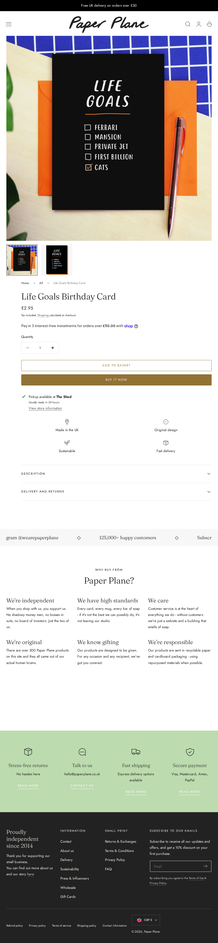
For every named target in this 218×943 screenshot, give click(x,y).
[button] (9, 24)
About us (67, 850)
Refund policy (14, 926)
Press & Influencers (74, 878)
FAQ (108, 869)
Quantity (27, 336)
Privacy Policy (115, 860)
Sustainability (69, 869)
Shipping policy (86, 926)
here (30, 874)
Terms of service (61, 926)
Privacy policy (37, 926)
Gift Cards (68, 896)
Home (25, 283)
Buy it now (116, 380)
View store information (45, 408)
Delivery (66, 860)
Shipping (43, 315)
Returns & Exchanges (120, 841)
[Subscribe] (205, 865)
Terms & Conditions (119, 850)
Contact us (82, 785)
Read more (28, 785)
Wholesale (68, 887)
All (41, 283)
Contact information (115, 926)
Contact (65, 841)
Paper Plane (152, 931)
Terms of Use (196, 878)
